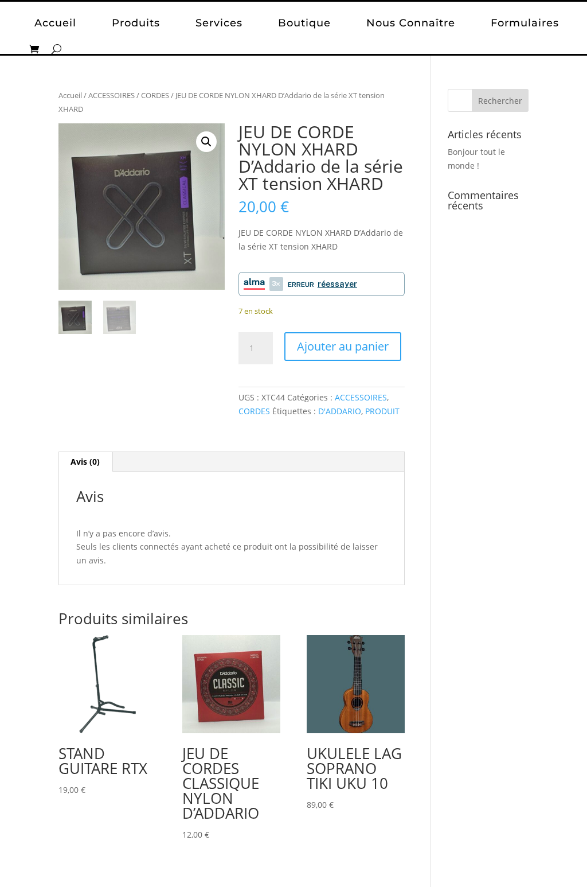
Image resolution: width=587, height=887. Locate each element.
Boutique (304, 23)
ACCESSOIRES (111, 95)
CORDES (155, 95)
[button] (206, 141)
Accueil (55, 23)
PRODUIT (382, 411)
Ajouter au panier (343, 346)
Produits (136, 23)
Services (218, 23)
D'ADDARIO (339, 411)
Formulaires (525, 23)
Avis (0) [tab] (85, 461)
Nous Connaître (410, 23)
